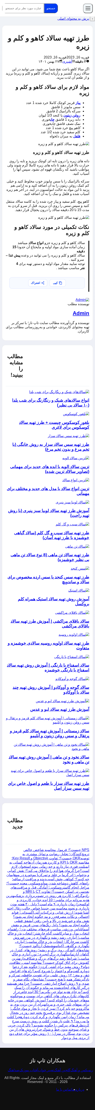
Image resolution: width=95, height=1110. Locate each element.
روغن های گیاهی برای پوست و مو (43, 996)
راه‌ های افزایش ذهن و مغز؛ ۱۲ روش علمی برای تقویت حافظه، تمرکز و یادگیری (49, 975)
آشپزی (67, 61)
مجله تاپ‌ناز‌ (70, 8)
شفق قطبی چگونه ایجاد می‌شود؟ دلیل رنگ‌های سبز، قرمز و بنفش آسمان (50, 925)
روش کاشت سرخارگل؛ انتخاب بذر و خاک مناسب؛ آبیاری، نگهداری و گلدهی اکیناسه (51, 942)
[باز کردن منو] (88, 8)
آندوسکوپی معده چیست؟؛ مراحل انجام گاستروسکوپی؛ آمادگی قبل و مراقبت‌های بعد (47, 887)
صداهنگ (13, 1070)
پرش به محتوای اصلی (73, 18)
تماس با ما (63, 1089)
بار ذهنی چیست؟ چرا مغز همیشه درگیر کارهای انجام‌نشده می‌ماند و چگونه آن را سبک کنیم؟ (48, 988)
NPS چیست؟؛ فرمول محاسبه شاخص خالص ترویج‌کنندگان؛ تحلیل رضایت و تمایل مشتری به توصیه (55, 854)
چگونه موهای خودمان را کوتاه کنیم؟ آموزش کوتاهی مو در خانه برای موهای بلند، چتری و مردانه (48, 1000)
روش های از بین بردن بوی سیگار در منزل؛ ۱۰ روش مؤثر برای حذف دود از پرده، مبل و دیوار (49, 1034)
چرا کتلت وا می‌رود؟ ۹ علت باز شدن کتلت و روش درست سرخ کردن (48, 1021)
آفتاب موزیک (28, 1070)
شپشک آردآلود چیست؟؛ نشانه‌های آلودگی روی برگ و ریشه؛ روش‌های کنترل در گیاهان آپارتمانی (49, 950)
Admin (81, 313)
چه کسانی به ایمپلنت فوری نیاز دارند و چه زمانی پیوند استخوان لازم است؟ (49, 866)
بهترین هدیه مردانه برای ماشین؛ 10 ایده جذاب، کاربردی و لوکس (47, 900)
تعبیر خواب (46, 1070)
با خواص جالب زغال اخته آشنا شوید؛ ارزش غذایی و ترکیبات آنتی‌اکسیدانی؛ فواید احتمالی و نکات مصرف (48, 912)
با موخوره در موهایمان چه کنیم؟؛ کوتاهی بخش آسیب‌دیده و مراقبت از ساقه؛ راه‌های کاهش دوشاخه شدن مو (47, 879)
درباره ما (77, 1089)
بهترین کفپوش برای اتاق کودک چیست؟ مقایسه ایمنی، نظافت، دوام (49, 963)
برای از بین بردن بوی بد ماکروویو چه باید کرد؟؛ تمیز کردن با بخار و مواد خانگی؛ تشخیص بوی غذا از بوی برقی (49, 1008)
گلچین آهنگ (62, 1070)
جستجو (51, 8)
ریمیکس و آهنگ (81, 1070)
